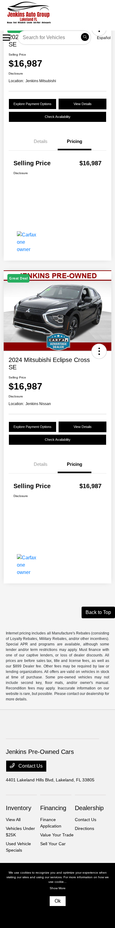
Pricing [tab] (74, 141)
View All (13, 819)
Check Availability (58, 117)
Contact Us (30, 766)
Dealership (89, 808)
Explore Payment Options (32, 104)
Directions (84, 828)
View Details (83, 104)
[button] (99, 351)
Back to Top (98, 612)
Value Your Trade (57, 834)
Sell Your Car (53, 843)
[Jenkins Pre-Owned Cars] (54, 11)
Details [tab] (41, 141)
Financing (53, 808)
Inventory (18, 808)
